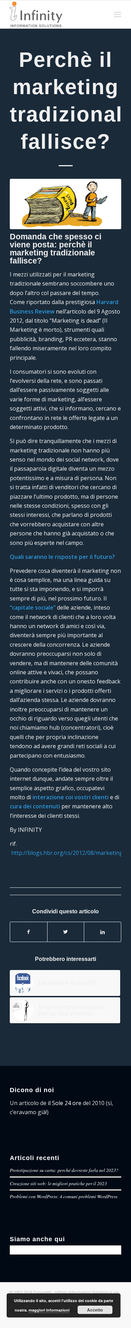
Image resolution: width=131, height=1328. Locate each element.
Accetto (95, 1310)
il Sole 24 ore (64, 1103)
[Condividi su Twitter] (66, 932)
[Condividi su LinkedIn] (102, 932)
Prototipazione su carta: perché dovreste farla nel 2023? (64, 1170)
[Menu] (117, 14)
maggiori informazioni (49, 1310)
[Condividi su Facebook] (28, 932)
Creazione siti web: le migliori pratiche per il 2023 (58, 1183)
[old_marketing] (65, 204)
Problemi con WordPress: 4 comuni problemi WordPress (63, 1196)
